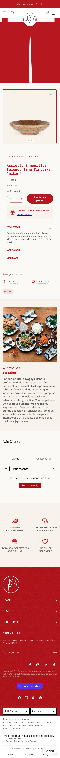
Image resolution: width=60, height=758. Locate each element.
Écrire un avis (30, 485)
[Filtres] (6, 469)
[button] (5, 13)
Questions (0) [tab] (43, 458)
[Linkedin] (46, 664)
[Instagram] (38, 664)
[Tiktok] (54, 664)
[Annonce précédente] (6, 4)
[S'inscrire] (53, 652)
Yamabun (10, 372)
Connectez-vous (24, 214)
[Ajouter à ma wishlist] (50, 96)
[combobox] (16, 711)
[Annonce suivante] (53, 4)
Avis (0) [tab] (16, 458)
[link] (15, 529)
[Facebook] (30, 664)
